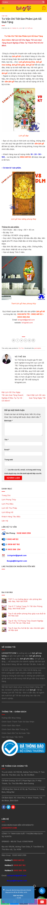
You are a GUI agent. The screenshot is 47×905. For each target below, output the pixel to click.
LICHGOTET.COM (9, 828)
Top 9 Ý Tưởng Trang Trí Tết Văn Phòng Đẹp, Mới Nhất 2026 (25, 607)
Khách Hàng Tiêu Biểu (11, 516)
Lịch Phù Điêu (7, 504)
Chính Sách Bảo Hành (11, 725)
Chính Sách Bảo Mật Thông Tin (15, 729)
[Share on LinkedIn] (33, 340)
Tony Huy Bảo (18, 895)
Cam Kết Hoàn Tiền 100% (12, 737)
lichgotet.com (27, 322)
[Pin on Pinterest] (29, 340)
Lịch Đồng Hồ (7, 512)
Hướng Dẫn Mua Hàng (11, 718)
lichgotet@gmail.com (26, 320)
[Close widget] (34, 886)
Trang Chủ (6, 495)
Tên (6, 440)
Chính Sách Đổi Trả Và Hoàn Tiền (16, 733)
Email (7, 450)
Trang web (8, 460)
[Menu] (3, 8)
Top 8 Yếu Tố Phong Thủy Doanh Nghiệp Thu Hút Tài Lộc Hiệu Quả (25, 622)
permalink (37, 348)
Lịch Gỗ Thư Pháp (9, 508)
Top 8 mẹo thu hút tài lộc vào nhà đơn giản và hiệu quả (26, 629)
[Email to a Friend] (25, 340)
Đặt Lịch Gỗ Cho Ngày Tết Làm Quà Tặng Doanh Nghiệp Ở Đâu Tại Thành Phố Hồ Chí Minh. (22, 43)
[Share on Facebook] (17, 340)
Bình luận (8, 421)
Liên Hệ (5, 521)
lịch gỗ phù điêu (27, 659)
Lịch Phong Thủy (9, 499)
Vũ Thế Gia (29, 28)
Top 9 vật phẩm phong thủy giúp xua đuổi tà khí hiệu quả (26, 615)
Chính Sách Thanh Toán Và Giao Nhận (18, 722)
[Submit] (43, 2)
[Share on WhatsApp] (13, 340)
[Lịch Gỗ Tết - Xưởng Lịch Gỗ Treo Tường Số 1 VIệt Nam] (23, 8)
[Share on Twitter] (21, 340)
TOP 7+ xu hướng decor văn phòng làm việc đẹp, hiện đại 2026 (25, 600)
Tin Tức (5, 16)
